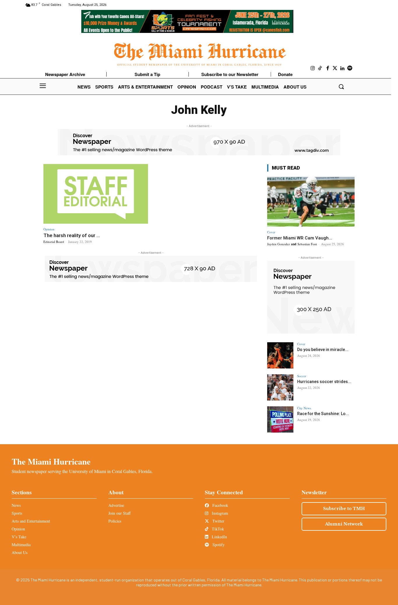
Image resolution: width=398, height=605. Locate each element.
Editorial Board (53, 241)
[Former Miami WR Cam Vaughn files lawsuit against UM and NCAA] (311, 202)
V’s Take (19, 536)
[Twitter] (335, 68)
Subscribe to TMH (344, 508)
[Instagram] (313, 68)
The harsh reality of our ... (71, 235)
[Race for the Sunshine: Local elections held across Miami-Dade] (280, 419)
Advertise (116, 505)
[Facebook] (328, 68)
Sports (17, 513)
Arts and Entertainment (31, 521)
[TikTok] (320, 68)
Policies (114, 521)
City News (304, 408)
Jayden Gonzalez (278, 244)
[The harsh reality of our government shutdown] (95, 194)
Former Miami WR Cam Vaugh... (299, 238)
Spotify (218, 544)
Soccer (301, 376)
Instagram (219, 513)
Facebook (219, 505)
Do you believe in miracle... (322, 349)
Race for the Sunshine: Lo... (323, 413)
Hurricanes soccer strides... (324, 381)
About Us (19, 552)
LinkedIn (219, 536)
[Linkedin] (342, 68)
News (16, 505)
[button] (341, 86)
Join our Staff (119, 513)
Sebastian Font (307, 244)
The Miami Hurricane (51, 461)
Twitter (217, 521)
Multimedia (21, 544)
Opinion (48, 229)
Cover (271, 232)
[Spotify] (350, 68)
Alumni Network (344, 524)
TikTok (217, 529)
